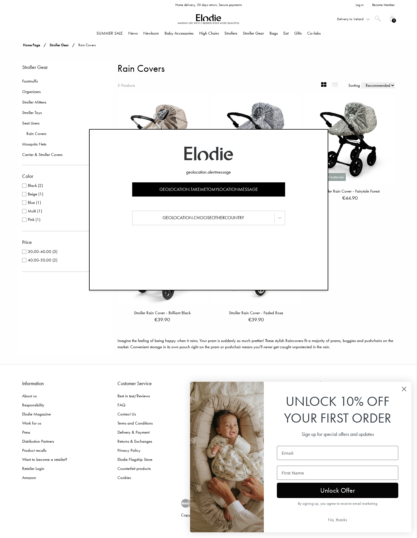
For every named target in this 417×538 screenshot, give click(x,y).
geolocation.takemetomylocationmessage (208, 189)
